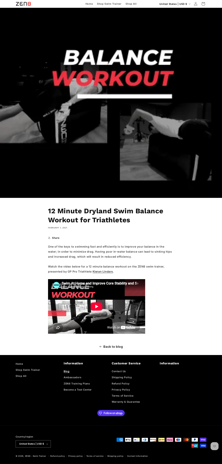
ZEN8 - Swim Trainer (35, 456)
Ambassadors (73, 377)
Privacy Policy (121, 389)
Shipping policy (115, 456)
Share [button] (55, 237)
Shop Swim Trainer (28, 369)
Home (19, 363)
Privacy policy (75, 456)
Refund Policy (121, 383)
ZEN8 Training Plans (77, 383)
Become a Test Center (78, 389)
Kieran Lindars (103, 271)
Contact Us (119, 371)
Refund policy (57, 456)
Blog (66, 371)
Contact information (137, 456)
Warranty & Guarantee (126, 401)
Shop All (21, 375)
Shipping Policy (122, 377)
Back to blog (113, 346)
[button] (203, 4)
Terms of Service (123, 395)
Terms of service (95, 456)
